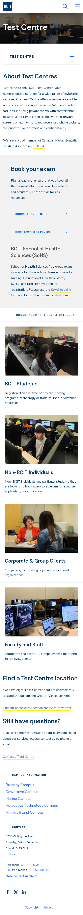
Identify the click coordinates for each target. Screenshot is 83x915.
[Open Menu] (77, 6)
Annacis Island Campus (25, 812)
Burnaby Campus (20, 784)
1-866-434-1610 (41, 870)
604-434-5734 (30, 865)
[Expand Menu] (71, 56)
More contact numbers (21, 876)
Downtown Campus (22, 791)
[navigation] (9, 6)
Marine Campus (18, 798)
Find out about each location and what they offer (37, 708)
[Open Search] (65, 6)
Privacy (48, 907)
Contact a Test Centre (18, 756)
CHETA (39, 146)
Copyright (31, 907)
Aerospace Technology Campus (32, 805)
